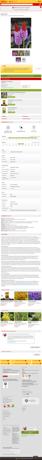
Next (40, 296)
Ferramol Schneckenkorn (12, 107)
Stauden (10, 12)
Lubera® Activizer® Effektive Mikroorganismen (16, 92)
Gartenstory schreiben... (35, 347)
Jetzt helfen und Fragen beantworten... (9, 454)
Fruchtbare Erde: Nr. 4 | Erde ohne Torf (15, 100)
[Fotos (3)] (18, 59)
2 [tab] (21, 49)
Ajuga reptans (12, 283)
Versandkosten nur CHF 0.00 (26, 391)
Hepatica (23, 282)
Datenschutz (24, 409)
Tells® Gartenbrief (6, 434)
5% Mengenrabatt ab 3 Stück (26, 85)
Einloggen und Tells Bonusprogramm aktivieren (30, 432)
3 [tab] (22, 49)
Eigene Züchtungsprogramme (7, 401)
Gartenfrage (14, 436)
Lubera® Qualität (5, 398)
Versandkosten (24, 87)
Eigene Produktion (6, 402)
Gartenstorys (5, 433)
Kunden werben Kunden (7, 431)
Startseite (2, 12)
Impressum (24, 408)
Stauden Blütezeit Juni (23, 12)
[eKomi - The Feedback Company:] (26, 400)
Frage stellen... (37, 354)
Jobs (3, 417)
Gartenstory (14, 435)
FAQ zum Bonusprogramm (18, 340)
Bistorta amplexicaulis (26, 283)
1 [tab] (19, 49)
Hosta (31, 282)
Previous (2, 296)
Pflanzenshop (6, 12)
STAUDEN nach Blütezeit (15, 12)
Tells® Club (5, 427)
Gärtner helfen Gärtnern (7, 430)
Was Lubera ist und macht (7, 413)
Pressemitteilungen (6, 416)
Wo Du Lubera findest (6, 414)
